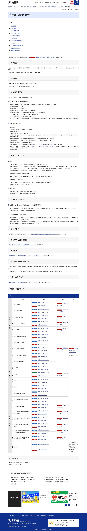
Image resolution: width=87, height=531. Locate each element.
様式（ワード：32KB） (43, 417)
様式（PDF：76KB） (43, 363)
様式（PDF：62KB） (43, 356)
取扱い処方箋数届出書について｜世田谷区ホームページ (22, 245)
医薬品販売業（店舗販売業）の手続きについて (57, 482)
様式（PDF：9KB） (42, 337)
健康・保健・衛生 (28, 7)
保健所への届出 (36, 7)
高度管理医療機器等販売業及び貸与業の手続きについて (24, 479)
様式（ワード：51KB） (43, 347)
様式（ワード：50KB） (43, 360)
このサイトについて (13, 515)
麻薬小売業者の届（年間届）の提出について (56, 477)
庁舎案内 (34, 523)
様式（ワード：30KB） (43, 385)
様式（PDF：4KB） (42, 414)
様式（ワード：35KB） (43, 309)
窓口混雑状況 (64, 2)
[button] (36, 2)
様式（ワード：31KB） (43, 411)
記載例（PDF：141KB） (62, 310)
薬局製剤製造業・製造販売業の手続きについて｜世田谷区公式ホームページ (27, 256)
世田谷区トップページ (12, 7)
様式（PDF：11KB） (43, 331)
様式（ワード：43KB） (43, 404)
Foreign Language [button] (45, 2)
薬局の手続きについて (16, 484)
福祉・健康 (20, 7)
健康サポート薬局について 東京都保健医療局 (43, 146)
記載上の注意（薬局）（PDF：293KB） (45, 57)
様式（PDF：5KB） (42, 388)
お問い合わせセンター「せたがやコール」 (66, 520)
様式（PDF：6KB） (42, 318)
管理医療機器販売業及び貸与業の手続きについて (57, 479)
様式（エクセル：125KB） (44, 372)
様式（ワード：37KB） (43, 321)
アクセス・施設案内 (55, 2)
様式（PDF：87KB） (43, 350)
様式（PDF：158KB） (43, 369)
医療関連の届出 (43, 7)
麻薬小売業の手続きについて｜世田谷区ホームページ (44, 234)
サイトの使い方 (24, 515)
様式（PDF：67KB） (43, 306)
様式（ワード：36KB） (43, 341)
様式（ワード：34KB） (43, 302)
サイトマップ (59, 515)
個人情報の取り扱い (35, 515)
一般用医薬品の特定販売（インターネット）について (24, 477)
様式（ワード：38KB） (43, 436)
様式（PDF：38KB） (43, 382)
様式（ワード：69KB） (43, 398)
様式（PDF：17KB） (43, 376)
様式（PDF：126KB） (43, 312)
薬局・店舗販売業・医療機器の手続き (56, 7)
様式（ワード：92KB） (43, 366)
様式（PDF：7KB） (42, 325)
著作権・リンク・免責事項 (48, 515)
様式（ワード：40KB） (43, 328)
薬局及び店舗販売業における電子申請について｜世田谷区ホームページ (26, 282)
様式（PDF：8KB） (42, 395)
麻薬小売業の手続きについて (18, 482)
